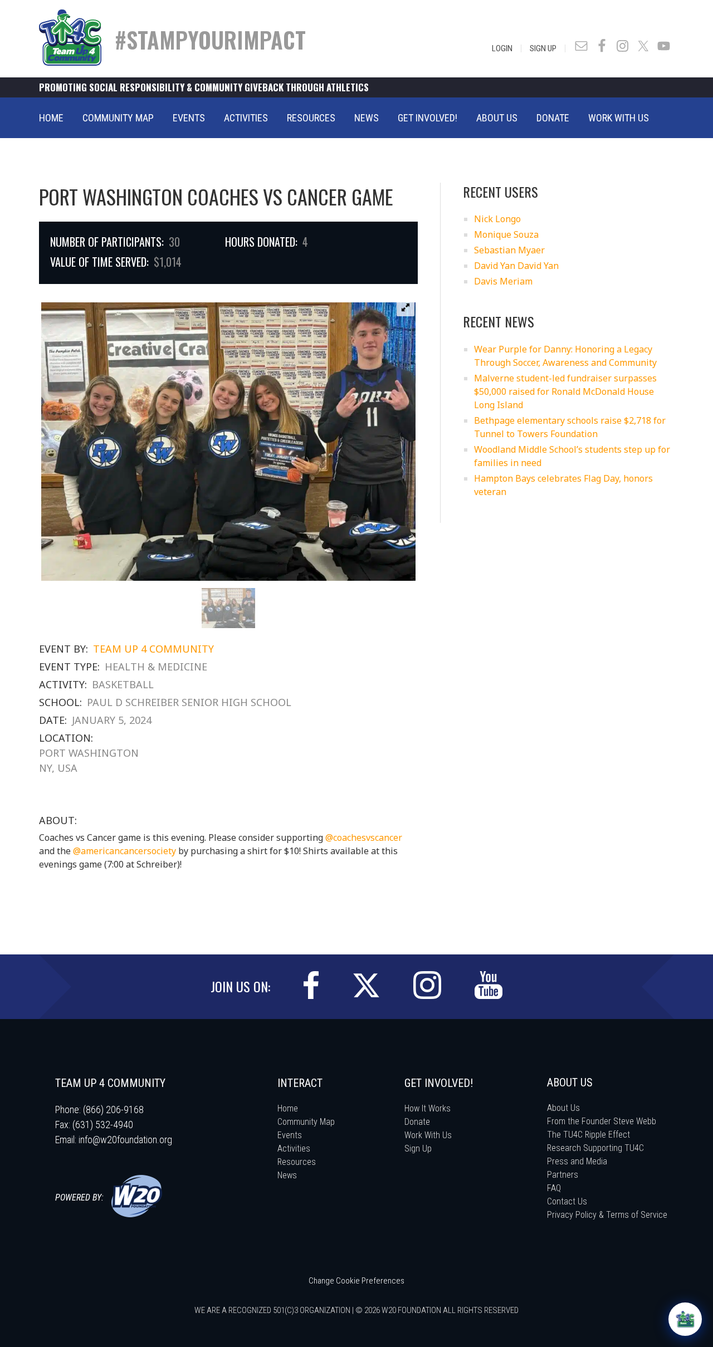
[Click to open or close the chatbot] (685, 1319)
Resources (296, 1162)
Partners (562, 1174)
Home (287, 1108)
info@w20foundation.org (125, 1139)
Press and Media (577, 1161)
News (287, 1175)
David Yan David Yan (516, 265)
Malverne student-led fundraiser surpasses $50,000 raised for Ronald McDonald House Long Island (565, 391)
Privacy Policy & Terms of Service (607, 1214)
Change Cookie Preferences (356, 1281)
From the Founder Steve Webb (601, 1121)
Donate (417, 1121)
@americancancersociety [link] (124, 851)
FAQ (554, 1188)
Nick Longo (497, 219)
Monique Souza (506, 234)
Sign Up (543, 48)
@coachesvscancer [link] (363, 837)
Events (289, 1135)
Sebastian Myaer (509, 250)
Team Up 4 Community (153, 648)
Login (502, 48)
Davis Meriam (503, 281)
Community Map (306, 1121)
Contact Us (567, 1201)
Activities (293, 1148)
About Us (563, 1108)
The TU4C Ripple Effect (588, 1134)
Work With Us (428, 1135)
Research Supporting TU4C (595, 1148)
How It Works (427, 1108)
